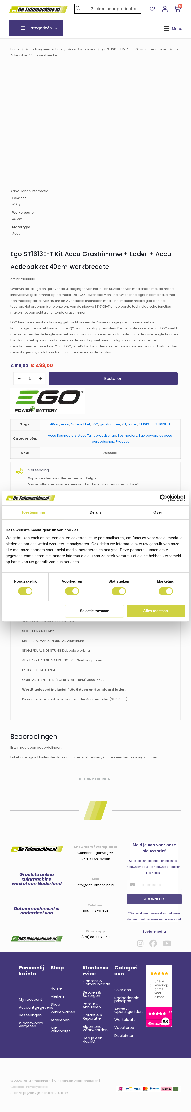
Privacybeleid (37, 1086)
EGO (95, 424)
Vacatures (124, 1027)
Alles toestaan (155, 611)
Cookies (17, 1086)
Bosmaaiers (127, 435)
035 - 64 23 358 (95, 911)
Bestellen (113, 378)
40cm (54, 424)
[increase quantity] (40, 378)
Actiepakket (80, 424)
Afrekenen (60, 1020)
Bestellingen (30, 1015)
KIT (124, 424)
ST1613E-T (162, 424)
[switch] (72, 591)
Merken (57, 996)
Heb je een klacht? (92, 1039)
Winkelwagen (63, 1012)
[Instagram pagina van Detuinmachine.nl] (140, 943)
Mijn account (30, 999)
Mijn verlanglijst (60, 1029)
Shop (55, 1004)
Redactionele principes (126, 999)
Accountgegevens (32, 1007)
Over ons (122, 989)
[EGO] (47, 402)
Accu (65, 424)
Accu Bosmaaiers (82, 49)
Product (122, 441)
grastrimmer (110, 424)
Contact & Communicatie (95, 982)
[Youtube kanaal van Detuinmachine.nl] (167, 943)
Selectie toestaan (94, 611)
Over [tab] (157, 512)
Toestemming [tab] (33, 512)
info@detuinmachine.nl (95, 885)
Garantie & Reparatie (93, 1016)
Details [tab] (96, 512)
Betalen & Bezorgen (92, 994)
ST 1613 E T (146, 424)
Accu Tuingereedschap (44, 49)
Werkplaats (125, 1019)
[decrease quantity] (19, 378)
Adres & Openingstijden (127, 1010)
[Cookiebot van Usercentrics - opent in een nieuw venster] (163, 498)
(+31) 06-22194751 (95, 937)
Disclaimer (123, 1035)
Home (14, 49)
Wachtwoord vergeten (31, 1024)
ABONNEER (154, 899)
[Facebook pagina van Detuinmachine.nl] (153, 943)
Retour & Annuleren (92, 1005)
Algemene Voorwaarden (95, 1028)
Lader (132, 424)
